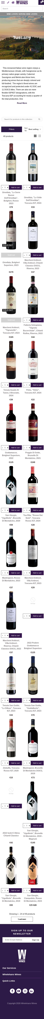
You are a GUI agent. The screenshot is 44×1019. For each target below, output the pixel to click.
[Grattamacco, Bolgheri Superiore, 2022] (11, 422)
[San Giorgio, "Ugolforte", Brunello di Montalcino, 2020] (11, 485)
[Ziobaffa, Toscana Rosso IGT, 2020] (11, 738)
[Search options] (40, 119)
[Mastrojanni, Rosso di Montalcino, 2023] (11, 547)
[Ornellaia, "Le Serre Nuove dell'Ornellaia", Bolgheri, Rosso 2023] (11, 162)
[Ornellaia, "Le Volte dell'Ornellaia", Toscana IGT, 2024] (33, 162)
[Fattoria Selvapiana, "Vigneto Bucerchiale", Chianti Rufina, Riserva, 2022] (33, 295)
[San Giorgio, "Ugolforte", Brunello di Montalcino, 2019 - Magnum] (33, 800)
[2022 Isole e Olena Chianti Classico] (11, 791)
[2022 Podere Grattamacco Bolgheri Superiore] (33, 601)
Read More (22, 103)
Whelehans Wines (29, 1003)
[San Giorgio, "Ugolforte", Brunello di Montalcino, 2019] (11, 865)
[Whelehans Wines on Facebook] (12, 991)
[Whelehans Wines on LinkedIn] (31, 991)
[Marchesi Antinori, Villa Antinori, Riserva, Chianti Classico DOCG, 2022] (11, 610)
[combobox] (22, 8)
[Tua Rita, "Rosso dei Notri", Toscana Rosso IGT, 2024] (33, 485)
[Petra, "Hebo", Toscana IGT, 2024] (33, 360)
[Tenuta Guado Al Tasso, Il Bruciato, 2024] (11, 360)
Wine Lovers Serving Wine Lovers (22, 14)
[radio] (35, 136)
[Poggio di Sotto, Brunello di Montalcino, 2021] (33, 422)
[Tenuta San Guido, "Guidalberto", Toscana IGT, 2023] (33, 675)
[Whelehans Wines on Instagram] (25, 991)
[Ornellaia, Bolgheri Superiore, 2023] (11, 230)
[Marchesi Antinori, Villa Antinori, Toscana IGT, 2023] (33, 547)
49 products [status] (8, 136)
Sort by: (31, 129)
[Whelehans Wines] (22, 2)
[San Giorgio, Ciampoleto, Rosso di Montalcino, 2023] (33, 865)
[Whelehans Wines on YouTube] (18, 991)
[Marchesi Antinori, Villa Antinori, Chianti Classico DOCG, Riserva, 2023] (33, 230)
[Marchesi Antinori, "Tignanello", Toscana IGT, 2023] (11, 295)
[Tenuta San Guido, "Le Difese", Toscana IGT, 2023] (11, 675)
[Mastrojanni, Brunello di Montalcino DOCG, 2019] (33, 738)
